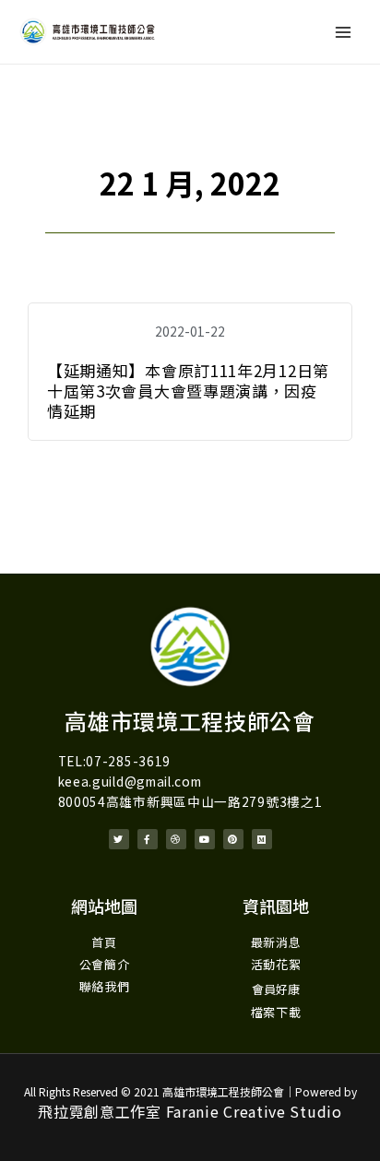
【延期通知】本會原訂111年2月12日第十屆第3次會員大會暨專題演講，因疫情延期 (188, 390)
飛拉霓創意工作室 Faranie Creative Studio (189, 1111)
